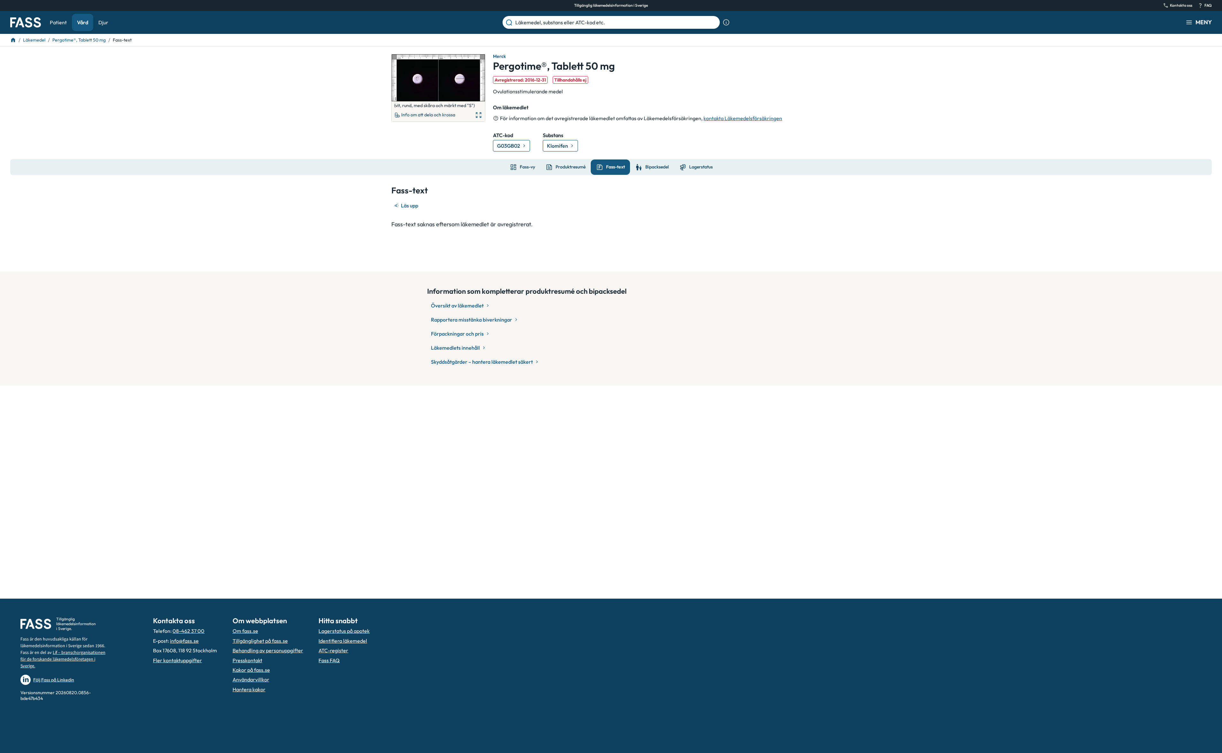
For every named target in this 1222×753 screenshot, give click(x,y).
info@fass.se (184, 641)
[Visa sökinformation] (726, 22)
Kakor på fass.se (251, 670)
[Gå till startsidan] (25, 22)
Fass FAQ (329, 660)
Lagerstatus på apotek (344, 631)
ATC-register (333, 650)
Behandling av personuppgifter (268, 650)
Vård (82, 22)
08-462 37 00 (188, 631)
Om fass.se (245, 631)
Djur (103, 22)
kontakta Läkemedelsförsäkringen (742, 118)
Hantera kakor (249, 689)
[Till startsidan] (13, 40)
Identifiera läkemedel (343, 641)
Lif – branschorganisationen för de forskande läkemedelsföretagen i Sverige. (62, 659)
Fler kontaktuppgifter (177, 660)
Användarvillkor (251, 679)
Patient (58, 22)
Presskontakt (247, 660)
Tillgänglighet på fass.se (260, 641)
